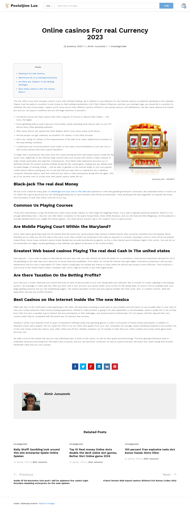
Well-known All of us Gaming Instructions (37, 78)
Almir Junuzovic (97, 46)
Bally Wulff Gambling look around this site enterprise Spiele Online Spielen (37, 453)
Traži (166, 6)
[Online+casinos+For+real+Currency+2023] (83, 366)
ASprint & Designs (47, 503)
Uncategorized (118, 46)
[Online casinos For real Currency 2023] (75, 366)
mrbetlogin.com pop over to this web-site (71, 191)
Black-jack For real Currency (31, 73)
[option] (39, 453)
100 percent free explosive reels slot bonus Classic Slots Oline (150, 451)
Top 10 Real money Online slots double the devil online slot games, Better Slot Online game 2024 (93, 453)
